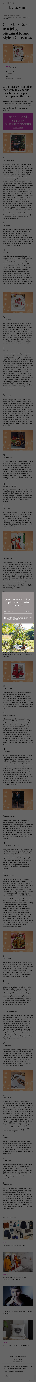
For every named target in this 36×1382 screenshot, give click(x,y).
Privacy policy (10, 617)
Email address (8, 612)
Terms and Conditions (20, 617)
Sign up (28, 611)
